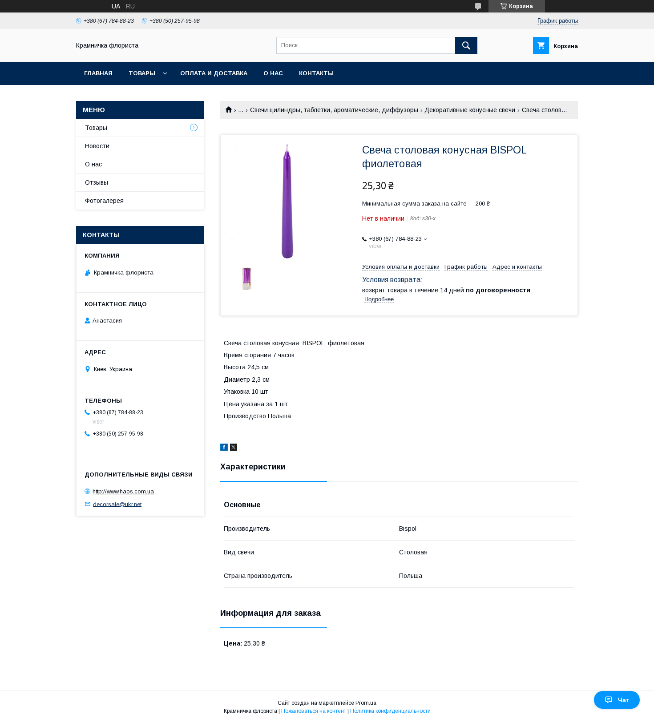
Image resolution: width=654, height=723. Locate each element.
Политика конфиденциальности (390, 711)
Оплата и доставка (213, 73)
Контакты (316, 73)
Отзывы (96, 182)
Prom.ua (365, 703)
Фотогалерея (104, 200)
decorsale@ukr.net (117, 504)
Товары (142, 73)
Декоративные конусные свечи (469, 109)
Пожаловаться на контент (313, 711)
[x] (233, 448)
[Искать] (466, 45)
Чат (623, 699)
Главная (98, 73)
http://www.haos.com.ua (123, 491)
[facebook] (224, 448)
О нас (273, 73)
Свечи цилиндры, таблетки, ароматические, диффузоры (334, 109)
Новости (97, 145)
